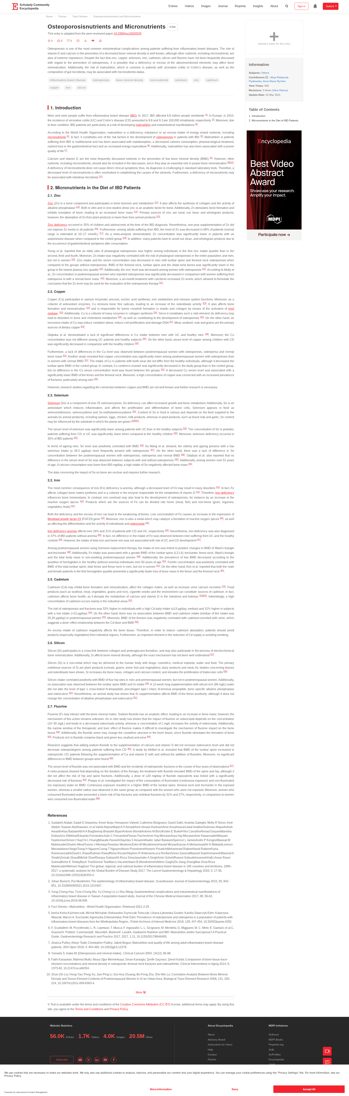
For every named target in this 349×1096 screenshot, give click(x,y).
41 (218, 487)
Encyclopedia (276, 1059)
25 (120, 317)
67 (231, 766)
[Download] (85, 40)
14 (136, 212)
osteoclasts (137, 523)
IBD (133, 115)
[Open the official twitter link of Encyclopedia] (88, 1060)
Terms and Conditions (89, 1009)
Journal (223, 6)
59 (147, 683)
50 (164, 561)
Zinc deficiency (57, 224)
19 (73, 259)
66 (111, 758)
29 (144, 338)
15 (158, 216)
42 (82, 501)
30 (136, 343)
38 (183, 454)
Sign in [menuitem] (301, 6)
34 (137, 421)
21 (204, 269)
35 (75, 437)
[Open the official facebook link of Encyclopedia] (114, 1060)
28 (207, 334)
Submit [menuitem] (330, 6)
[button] (78, 40)
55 (104, 617)
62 (58, 732)
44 (221, 518)
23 (204, 303)
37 (152, 450)
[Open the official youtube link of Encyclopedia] (105, 1060)
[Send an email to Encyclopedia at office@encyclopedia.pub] (80, 1060)
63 (49, 736)
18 (124, 238)
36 (142, 445)
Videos (189, 6)
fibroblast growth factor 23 (64, 519)
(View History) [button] (280, 90)
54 (90, 612)
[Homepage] (15, 6)
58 (225, 671)
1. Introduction (257, 115)
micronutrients (57, 137)
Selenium (54, 403)
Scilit (271, 1049)
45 (167, 530)
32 (134, 411)
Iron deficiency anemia (62, 531)
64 (148, 736)
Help (210, 1049)
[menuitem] (315, 6)
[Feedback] (327, 1062)
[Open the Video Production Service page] (327, 1051)
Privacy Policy (119, 1009)
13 (78, 207)
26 (202, 317)
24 (155, 312)
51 (158, 566)
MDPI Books (276, 1039)
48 (69, 552)
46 (99, 535)
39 (176, 459)
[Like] (59, 40)
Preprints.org (276, 1044)
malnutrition (143, 124)
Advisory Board (216, 1039)
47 (199, 539)
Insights (258, 6)
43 (102, 518)
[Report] (100, 40)
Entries (173, 6)
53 (205, 595)
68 (98, 798)
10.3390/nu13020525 (127, 33)
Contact (212, 1054)
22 (102, 278)
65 (129, 749)
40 (190, 464)
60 (71, 693)
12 (156, 202)
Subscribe (62, 1059)
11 (100, 176)
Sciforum (274, 1034)
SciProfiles (275, 1054)
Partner (212, 1059)
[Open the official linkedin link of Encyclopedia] (97, 1060)
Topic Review (79, 16)
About (274, 6)
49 (138, 556)
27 (171, 322)
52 (201, 595)
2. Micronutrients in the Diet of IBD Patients (273, 120)
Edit (173, 27)
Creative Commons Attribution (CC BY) (145, 1004)
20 (101, 269)
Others (265, 72)
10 (231, 162)
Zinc (50, 203)
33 (133, 421)
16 (96, 228)
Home (49, 16)
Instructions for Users (220, 1044)
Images (206, 6)
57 (212, 654)
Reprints (240, 6)
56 (136, 622)
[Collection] (49, 40)
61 (135, 697)
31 (162, 369)
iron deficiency (224, 492)
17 (101, 233)
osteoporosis (164, 137)
